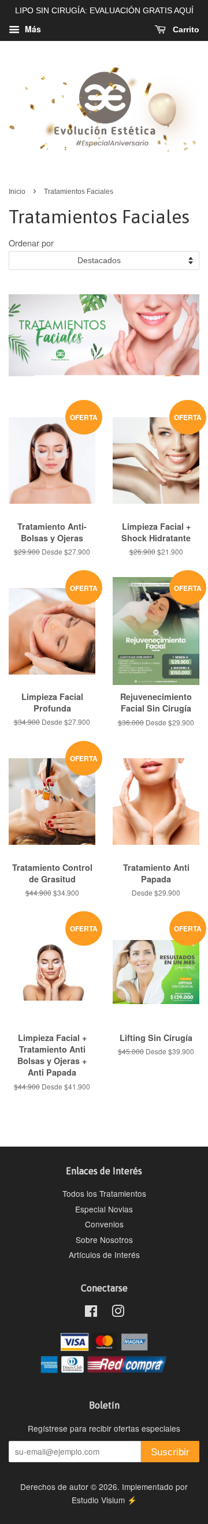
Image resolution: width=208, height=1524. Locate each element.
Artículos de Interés (104, 1254)
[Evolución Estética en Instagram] (118, 1313)
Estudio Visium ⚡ (104, 1500)
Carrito (184, 29)
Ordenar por (31, 243)
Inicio (17, 192)
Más (32, 29)
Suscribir (170, 1452)
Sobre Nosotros (104, 1239)
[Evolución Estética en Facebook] (91, 1313)
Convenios (104, 1224)
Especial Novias (104, 1209)
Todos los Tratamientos (104, 1193)
